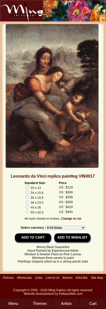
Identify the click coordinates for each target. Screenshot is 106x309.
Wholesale (24, 278)
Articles (67, 278)
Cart (92, 303)
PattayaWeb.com (71, 294)
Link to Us (52, 278)
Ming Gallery (57, 290)
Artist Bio (81, 278)
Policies (8, 278)
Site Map (97, 278)
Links (38, 278)
